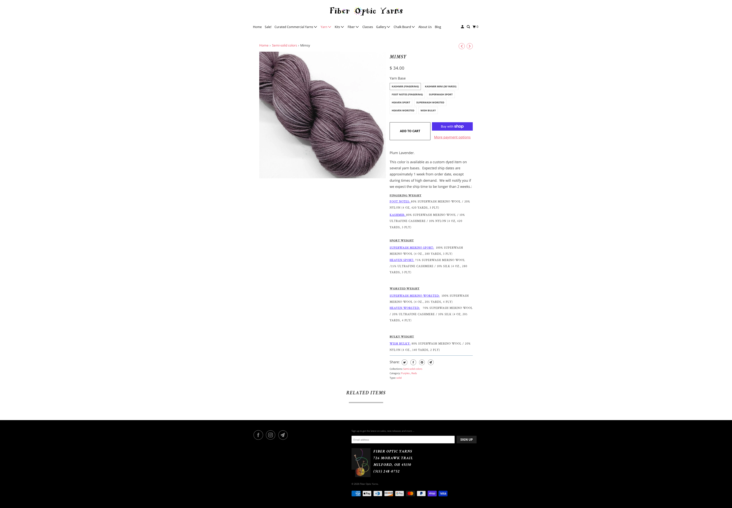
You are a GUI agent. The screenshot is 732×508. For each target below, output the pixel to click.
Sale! (268, 27)
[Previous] (462, 46)
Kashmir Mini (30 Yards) (440, 86)
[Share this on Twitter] (404, 362)
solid (399, 377)
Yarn (324, 27)
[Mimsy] (322, 115)
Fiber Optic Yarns (369, 483)
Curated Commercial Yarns (294, 27)
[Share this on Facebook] (412, 362)
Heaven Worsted (403, 110)
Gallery (381, 27)
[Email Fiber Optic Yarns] (284, 435)
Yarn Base (398, 78)
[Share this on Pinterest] (421, 362)
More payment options (452, 137)
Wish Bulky (428, 110)
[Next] (470, 46)
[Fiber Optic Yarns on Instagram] (271, 435)
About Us (425, 27)
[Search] (468, 26)
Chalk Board (403, 27)
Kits (338, 27)
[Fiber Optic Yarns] (366, 11)
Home (257, 27)
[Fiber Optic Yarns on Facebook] (259, 435)
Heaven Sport (401, 102)
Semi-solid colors (284, 45)
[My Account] (462, 26)
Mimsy (398, 57)
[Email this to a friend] (430, 362)
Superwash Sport (441, 94)
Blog (438, 27)
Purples (405, 373)
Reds (414, 373)
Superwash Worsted (430, 102)
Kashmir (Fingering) (405, 86)
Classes (367, 27)
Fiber (352, 27)
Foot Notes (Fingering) (407, 94)
